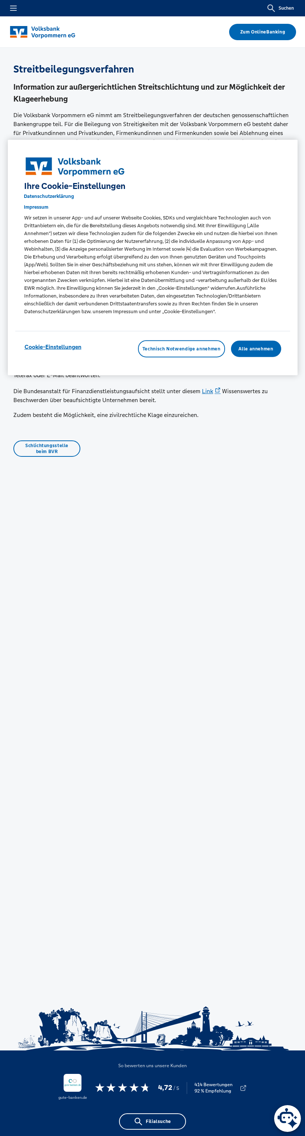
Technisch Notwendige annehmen (181, 349)
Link (207, 391)
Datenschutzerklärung (49, 196)
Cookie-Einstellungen (53, 346)
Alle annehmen (255, 349)
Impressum (36, 207)
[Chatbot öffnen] (287, 1118)
